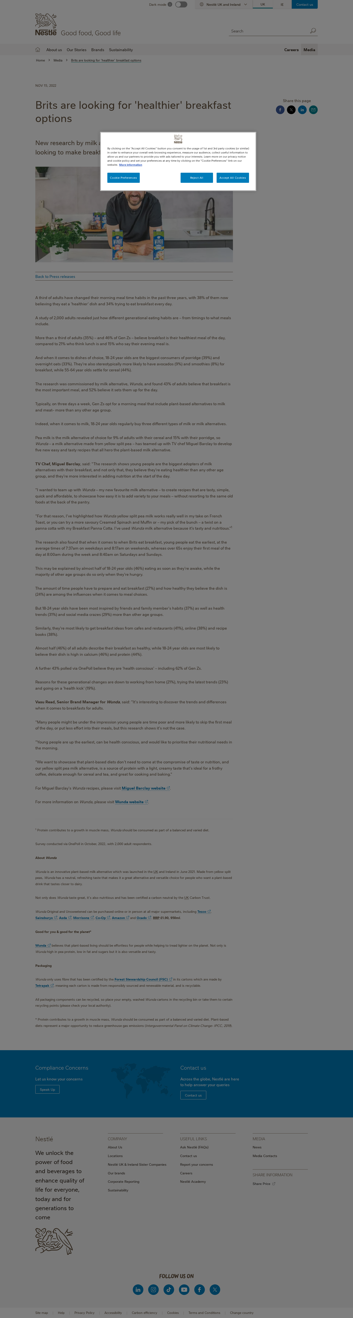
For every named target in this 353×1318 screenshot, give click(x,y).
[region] (178, 161)
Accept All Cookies (232, 177)
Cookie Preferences (123, 177)
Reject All (196, 177)
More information (130, 164)
